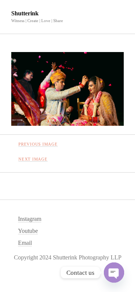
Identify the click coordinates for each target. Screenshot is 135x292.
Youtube (28, 231)
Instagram (29, 219)
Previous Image (38, 144)
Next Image (33, 159)
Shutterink (25, 13)
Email (25, 243)
